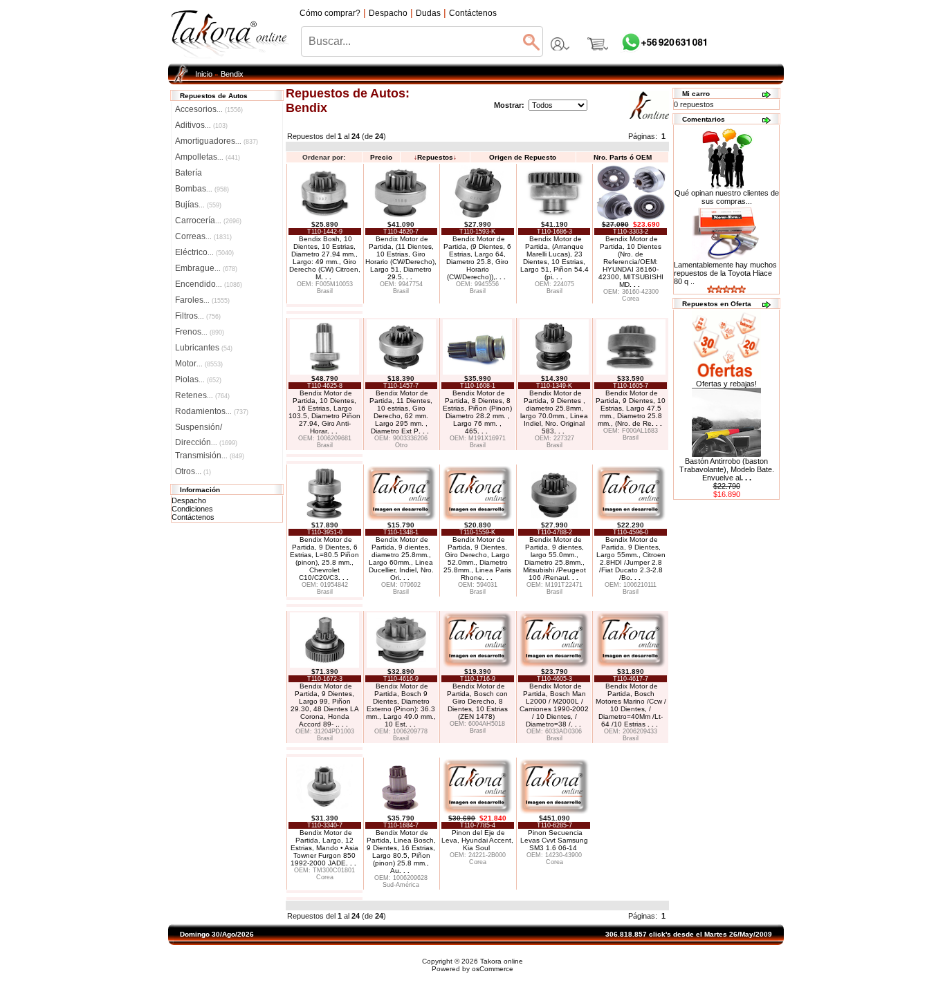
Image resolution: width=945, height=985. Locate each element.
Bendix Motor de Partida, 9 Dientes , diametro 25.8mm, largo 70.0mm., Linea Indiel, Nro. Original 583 (554, 412)
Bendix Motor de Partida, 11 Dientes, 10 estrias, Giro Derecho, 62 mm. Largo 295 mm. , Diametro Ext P (400, 412)
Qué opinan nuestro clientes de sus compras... (727, 197)
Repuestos (435, 157)
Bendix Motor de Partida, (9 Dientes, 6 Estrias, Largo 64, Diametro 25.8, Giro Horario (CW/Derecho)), (477, 258)
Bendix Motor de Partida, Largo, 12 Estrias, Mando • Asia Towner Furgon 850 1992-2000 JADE (324, 848)
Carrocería (208, 220)
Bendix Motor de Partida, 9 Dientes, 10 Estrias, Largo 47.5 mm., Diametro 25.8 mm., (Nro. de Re (631, 408)
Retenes (202, 395)
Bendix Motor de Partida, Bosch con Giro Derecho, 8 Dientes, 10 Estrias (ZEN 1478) (477, 701)
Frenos (199, 332)
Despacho (189, 500)
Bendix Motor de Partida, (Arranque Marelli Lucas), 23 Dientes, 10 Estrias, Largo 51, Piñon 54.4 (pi (554, 258)
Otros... (193, 471)
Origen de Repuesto (522, 157)
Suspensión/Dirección (206, 428)
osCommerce (492, 969)
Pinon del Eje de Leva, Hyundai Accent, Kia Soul (477, 840)
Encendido (208, 284)
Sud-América (401, 884)
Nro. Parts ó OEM (623, 157)
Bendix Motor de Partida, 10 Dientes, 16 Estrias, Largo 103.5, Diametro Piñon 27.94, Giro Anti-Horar (324, 412)
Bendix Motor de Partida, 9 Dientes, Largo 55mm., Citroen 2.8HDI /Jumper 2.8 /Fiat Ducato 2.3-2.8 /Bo (631, 558)
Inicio (203, 74)
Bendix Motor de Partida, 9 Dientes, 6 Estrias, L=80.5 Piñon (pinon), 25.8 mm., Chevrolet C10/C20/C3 (324, 558)
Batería (188, 173)
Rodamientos (211, 411)
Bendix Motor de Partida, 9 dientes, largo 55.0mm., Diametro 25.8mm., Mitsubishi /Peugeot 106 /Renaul (554, 558)
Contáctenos (193, 517)
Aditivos (201, 125)
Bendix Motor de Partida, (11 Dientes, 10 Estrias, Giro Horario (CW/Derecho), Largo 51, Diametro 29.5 (401, 258)
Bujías (198, 204)
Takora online (501, 961)
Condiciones (192, 509)
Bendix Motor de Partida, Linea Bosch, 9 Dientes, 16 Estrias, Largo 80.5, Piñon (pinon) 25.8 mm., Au (401, 851)
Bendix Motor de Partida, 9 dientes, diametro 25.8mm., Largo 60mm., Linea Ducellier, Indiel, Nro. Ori (401, 558)
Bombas (202, 189)
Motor (199, 363)
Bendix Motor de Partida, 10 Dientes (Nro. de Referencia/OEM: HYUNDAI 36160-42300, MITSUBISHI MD (630, 261)
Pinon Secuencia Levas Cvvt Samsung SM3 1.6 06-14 (554, 840)
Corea (630, 298)
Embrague (206, 268)
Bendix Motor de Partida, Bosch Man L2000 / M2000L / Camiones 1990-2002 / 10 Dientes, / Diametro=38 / (554, 705)
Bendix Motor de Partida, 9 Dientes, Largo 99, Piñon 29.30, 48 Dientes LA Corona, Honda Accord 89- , (325, 705)
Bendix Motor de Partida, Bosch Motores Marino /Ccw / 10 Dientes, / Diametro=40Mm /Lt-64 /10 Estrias (631, 705)
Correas (203, 236)
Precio (381, 157)
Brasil (325, 291)
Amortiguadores (216, 141)
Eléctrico (204, 252)
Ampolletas (207, 157)
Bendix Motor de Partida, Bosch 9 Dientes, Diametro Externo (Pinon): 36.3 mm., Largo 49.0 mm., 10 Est (401, 705)
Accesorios (209, 109)
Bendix (232, 74)
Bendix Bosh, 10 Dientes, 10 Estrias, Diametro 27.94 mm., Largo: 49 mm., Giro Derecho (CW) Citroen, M (324, 258)
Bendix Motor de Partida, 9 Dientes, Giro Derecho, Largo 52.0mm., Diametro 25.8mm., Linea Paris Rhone (477, 558)
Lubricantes (203, 348)
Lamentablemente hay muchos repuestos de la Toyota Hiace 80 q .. (725, 273)
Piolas (198, 379)
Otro (401, 445)
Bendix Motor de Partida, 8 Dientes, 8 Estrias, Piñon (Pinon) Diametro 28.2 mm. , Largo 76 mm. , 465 (477, 412)
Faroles (202, 300)
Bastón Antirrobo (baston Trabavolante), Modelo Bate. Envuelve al (726, 469)
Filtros (198, 316)
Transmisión (209, 455)
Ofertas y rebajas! (726, 383)
